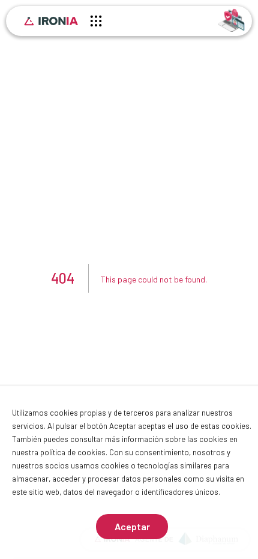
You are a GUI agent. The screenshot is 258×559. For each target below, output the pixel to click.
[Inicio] (51, 21)
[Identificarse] (231, 19)
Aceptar (132, 526)
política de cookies (73, 452)
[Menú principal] (96, 22)
